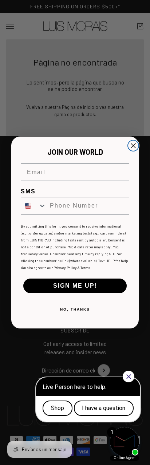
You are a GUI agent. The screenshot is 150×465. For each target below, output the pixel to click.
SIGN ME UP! (75, 286)
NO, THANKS (75, 309)
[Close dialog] (133, 145)
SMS (28, 191)
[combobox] (33, 205)
